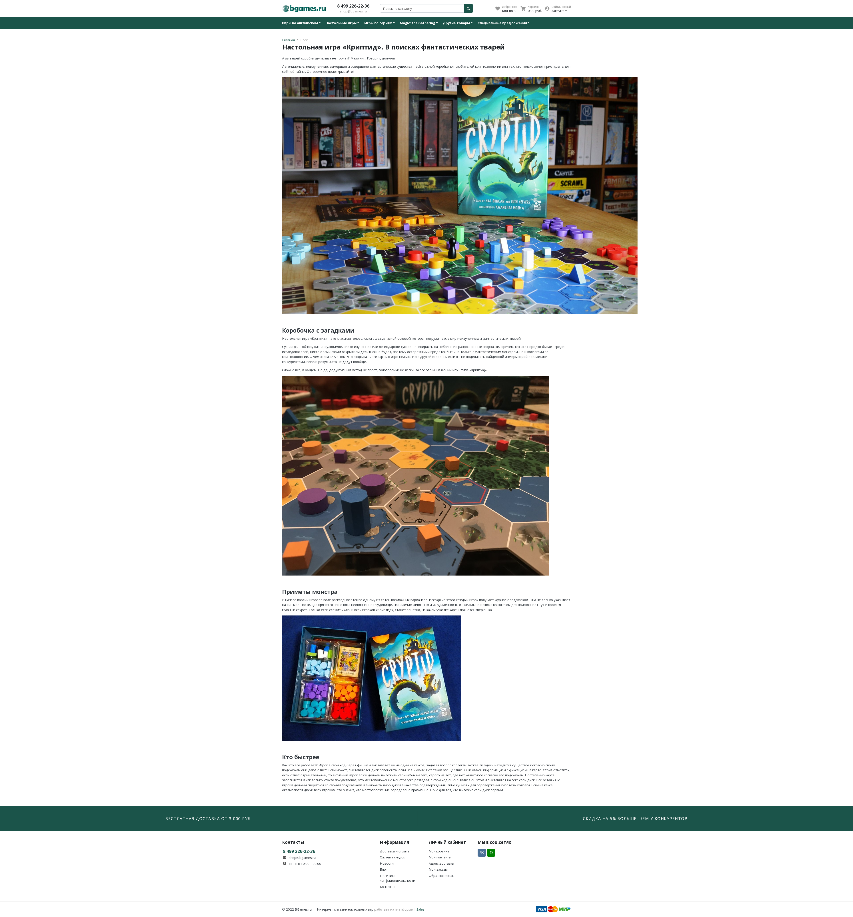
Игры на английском (300, 23)
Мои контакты (440, 857)
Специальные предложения (502, 23)
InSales (419, 909)
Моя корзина (439, 851)
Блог (383, 869)
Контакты (387, 886)
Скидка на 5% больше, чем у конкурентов (635, 818)
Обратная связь (441, 875)
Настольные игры (341, 23)
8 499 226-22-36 (353, 6)
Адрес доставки (441, 863)
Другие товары (456, 23)
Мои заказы (438, 869)
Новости (387, 863)
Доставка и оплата (394, 851)
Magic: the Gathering (417, 23)
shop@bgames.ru (353, 11)
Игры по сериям (378, 23)
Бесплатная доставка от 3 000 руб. (208, 818)
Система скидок (392, 857)
